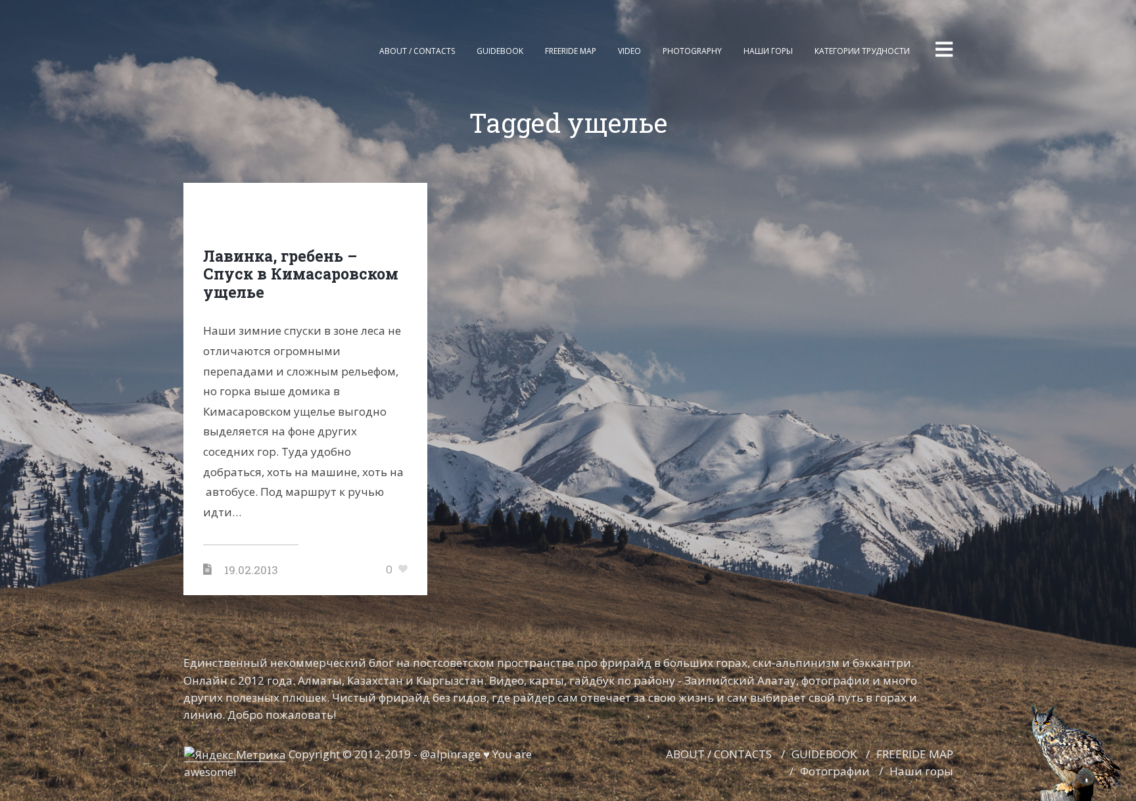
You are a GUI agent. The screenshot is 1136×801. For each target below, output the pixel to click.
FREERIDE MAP (914, 754)
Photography (692, 51)
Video (629, 51)
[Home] (219, 51)
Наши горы (768, 51)
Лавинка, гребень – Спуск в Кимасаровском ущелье (300, 274)
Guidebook (500, 51)
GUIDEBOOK (824, 754)
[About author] (1077, 750)
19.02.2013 (251, 569)
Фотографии (835, 771)
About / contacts (417, 51)
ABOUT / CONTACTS (719, 754)
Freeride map (570, 51)
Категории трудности (862, 51)
